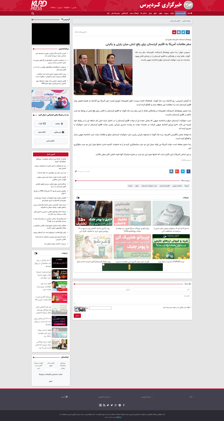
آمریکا (186, 186)
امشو (50, 381)
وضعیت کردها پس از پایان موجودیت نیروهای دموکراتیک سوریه (51, 160)
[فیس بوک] (123, 405)
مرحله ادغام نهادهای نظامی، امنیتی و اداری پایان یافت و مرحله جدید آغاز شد (50, 213)
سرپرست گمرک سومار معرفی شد (55, 244)
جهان (160, 13)
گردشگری (125, 13)
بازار (108, 13)
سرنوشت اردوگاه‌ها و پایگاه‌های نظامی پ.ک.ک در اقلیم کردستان (49, 68)
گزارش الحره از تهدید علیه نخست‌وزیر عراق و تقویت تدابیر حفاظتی (51, 178)
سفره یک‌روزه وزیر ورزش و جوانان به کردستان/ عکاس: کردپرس (50, 238)
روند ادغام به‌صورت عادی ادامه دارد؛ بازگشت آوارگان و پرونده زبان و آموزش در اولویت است (51, 75)
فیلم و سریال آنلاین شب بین (38, 365)
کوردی (60, 7)
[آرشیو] (100, 405)
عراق (155, 13)
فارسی (74, 7)
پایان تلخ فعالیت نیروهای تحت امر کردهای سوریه (49, 232)
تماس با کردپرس (104, 397)
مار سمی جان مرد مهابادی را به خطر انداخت (51, 173)
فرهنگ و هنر (134, 13)
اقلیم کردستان (180, 13)
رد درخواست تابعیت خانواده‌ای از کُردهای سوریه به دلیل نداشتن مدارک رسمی (49, 61)
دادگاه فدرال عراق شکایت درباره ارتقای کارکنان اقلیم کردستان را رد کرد (51, 185)
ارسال (77, 315)
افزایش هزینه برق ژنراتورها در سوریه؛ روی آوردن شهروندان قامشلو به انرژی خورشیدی (50, 199)
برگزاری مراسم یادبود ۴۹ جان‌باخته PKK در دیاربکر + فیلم (50, 192)
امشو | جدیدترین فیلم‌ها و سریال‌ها (50, 374)
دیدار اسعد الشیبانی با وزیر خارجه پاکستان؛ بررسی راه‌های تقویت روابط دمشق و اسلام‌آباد (49, 206)
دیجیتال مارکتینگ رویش (63, 365)
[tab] (51, 154)
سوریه (166, 13)
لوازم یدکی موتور (50, 364)
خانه (188, 13)
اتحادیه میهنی (177, 186)
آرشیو (63, 397)
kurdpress (163, 5)
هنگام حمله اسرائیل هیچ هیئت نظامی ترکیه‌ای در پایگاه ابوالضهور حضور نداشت (49, 226)
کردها (130, 186)
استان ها (144, 13)
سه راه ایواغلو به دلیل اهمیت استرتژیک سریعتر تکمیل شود (50, 167)
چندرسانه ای (115, 13)
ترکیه (172, 13)
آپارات (40, 123)
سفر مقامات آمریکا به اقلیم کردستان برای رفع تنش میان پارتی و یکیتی (148, 44)
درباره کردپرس (146, 397)
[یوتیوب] (108, 405)
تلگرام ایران (42, 132)
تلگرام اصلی (50, 141)
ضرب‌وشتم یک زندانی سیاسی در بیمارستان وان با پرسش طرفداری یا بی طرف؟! (49, 220)
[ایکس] (111, 405)
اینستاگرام (57, 132)
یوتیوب (57, 123)
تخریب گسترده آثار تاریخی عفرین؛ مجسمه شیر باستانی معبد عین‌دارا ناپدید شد (51, 54)
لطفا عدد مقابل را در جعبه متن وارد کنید (177, 307)
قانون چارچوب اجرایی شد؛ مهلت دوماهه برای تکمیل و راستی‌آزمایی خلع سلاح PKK (51, 82)
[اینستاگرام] (115, 405)
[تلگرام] (119, 405)
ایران (150, 13)
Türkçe (52, 7)
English (66, 7)
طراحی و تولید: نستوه (111, 417)
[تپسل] (103, 264)
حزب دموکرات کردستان (149, 186)
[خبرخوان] (104, 405)
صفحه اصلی (186, 21)
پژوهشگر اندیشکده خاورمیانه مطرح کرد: (178, 39)
